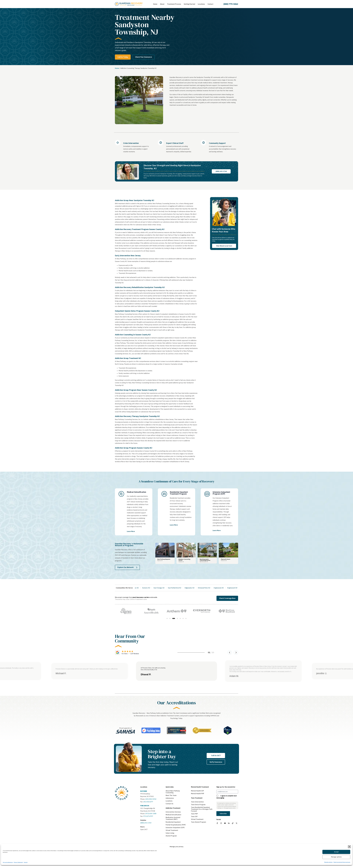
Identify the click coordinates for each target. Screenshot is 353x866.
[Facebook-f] (217, 823)
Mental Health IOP (197, 791)
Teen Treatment (196, 798)
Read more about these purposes (342, 862)
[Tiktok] (232, 823)
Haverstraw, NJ (190, 588)
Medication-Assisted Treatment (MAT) (173, 818)
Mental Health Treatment (200, 787)
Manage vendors (328, 862)
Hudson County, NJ (217, 588)
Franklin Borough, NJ (137, 588)
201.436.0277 (148, 802)
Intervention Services (173, 812)
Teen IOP (194, 816)
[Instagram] (221, 823)
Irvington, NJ (231, 588)
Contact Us (169, 804)
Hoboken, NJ (203, 588)
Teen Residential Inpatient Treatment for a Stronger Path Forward (201, 809)
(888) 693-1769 (145, 823)
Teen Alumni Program (198, 822)
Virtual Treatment (172, 830)
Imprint (25, 862)
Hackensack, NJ (164, 588)
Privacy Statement (18, 862)
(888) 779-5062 (230, 4)
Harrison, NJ (177, 588)
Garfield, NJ (151, 588)
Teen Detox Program (198, 804)
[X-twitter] (236, 823)
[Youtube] (225, 823)
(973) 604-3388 (150, 813)
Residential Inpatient (173, 822)
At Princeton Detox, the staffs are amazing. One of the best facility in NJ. (153, 668)
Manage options (336, 857)
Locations (143, 787)
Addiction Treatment (173, 808)
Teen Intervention (197, 802)
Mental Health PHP (197, 793)
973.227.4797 (148, 816)
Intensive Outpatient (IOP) (175, 827)
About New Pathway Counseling (173, 792)
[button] (349, 847)
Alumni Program (171, 836)
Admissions (170, 798)
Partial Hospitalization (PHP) (176, 825)
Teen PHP (194, 814)
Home (117, 68)
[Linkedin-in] (229, 823)
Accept (336, 852)
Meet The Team (171, 795)
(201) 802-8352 (150, 799)
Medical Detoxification (173, 815)
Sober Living (170, 833)
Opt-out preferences (8, 862)
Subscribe (223, 813)
